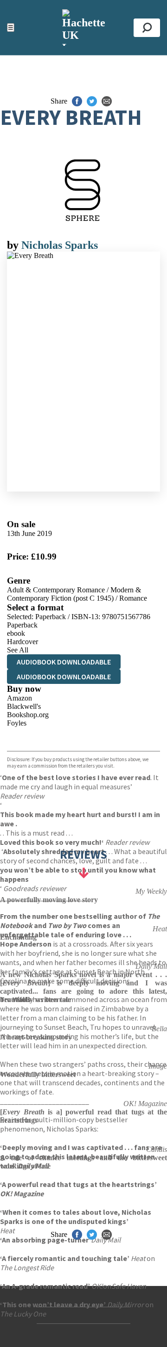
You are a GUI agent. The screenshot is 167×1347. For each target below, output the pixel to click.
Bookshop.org (28, 715)
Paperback (22, 625)
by (14, 245)
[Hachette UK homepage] (83, 27)
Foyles (16, 723)
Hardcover (22, 642)
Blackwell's (24, 706)
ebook (16, 633)
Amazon (19, 698)
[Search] (147, 27)
